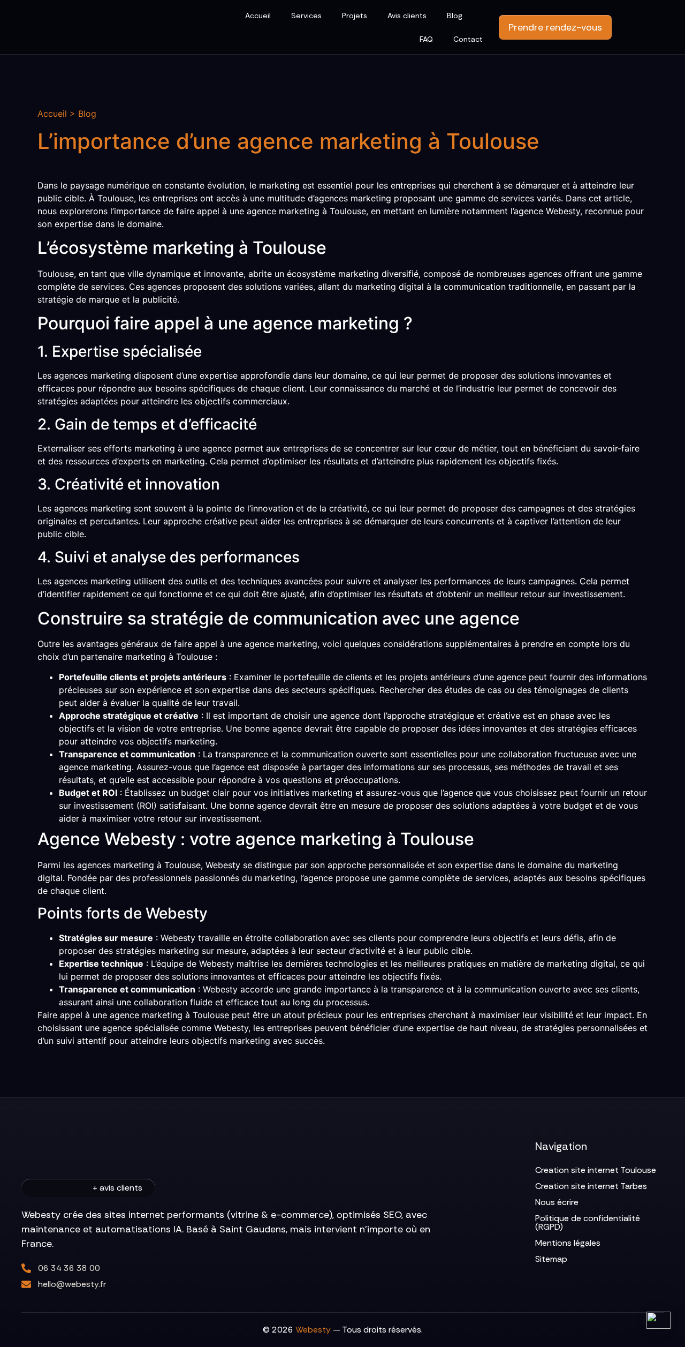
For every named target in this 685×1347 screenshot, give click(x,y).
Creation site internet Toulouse (595, 1170)
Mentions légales (567, 1242)
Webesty (313, 1329)
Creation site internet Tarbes (591, 1186)
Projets (354, 15)
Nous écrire (557, 1202)
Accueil (258, 15)
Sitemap (551, 1259)
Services (306, 15)
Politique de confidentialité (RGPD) (587, 1222)
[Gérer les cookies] (658, 1320)
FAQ (426, 39)
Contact (468, 39)
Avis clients (407, 15)
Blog (454, 15)
